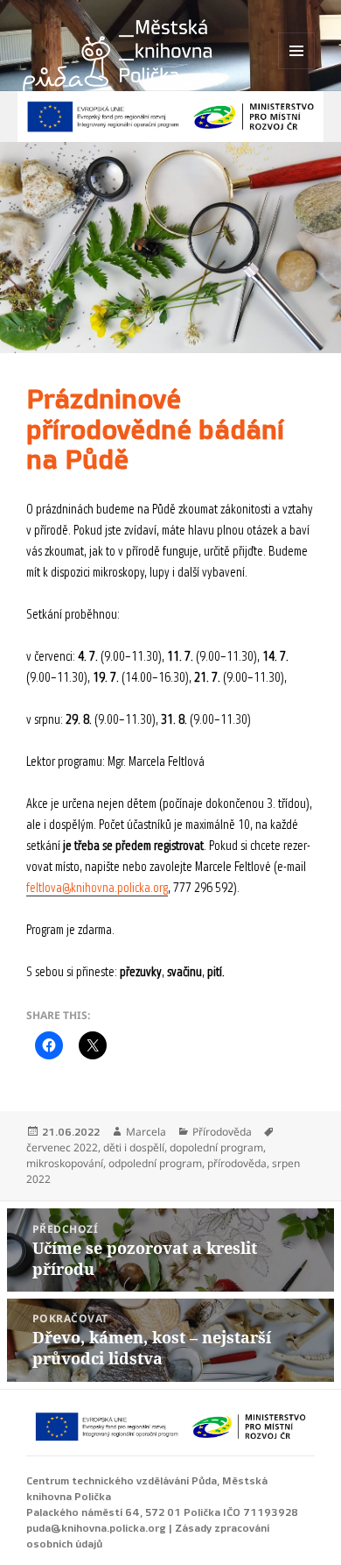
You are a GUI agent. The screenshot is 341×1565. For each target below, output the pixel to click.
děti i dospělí (133, 1147)
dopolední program (216, 1147)
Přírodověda (222, 1131)
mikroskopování (64, 1163)
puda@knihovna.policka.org (96, 1528)
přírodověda (237, 1163)
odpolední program (155, 1163)
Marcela (146, 1131)
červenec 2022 (62, 1147)
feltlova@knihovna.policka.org (97, 888)
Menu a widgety (297, 68)
